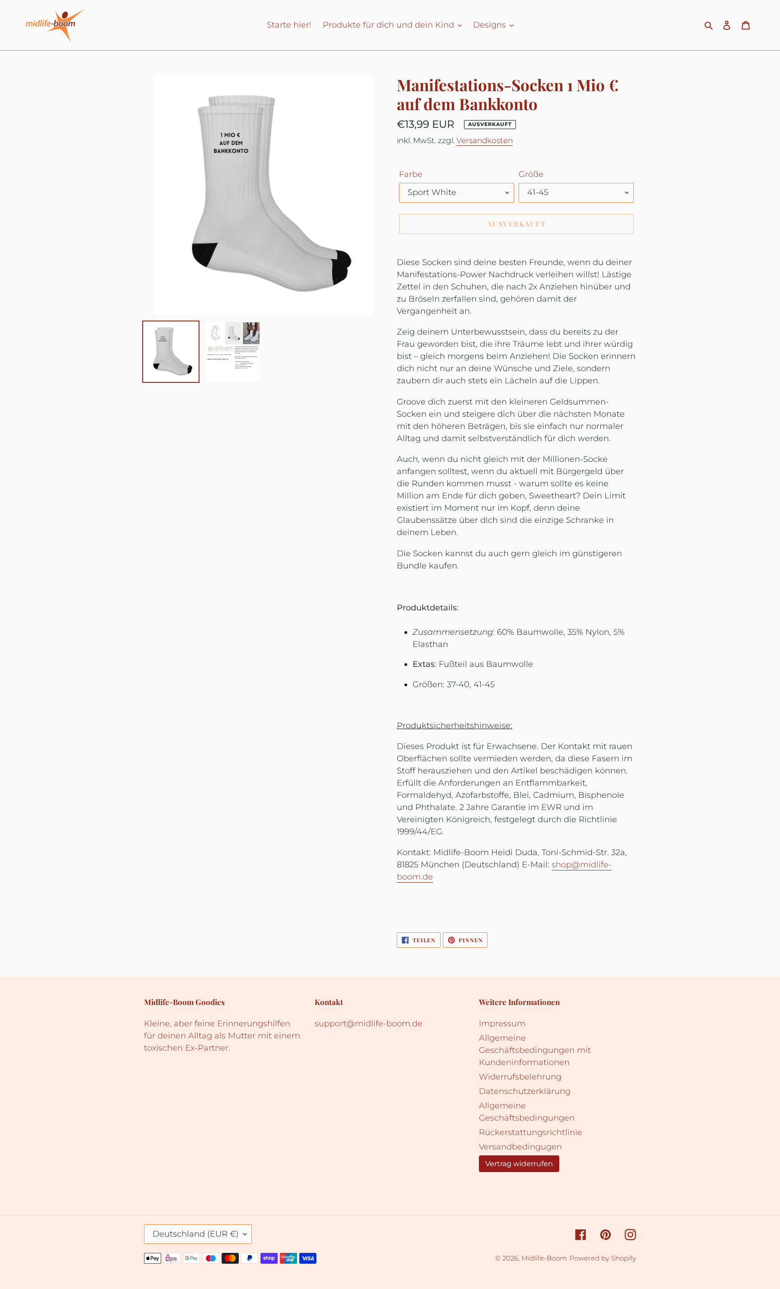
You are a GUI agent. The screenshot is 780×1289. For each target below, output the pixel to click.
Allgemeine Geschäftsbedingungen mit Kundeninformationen (535, 1050)
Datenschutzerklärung (525, 1091)
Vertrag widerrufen (519, 1163)
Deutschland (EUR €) (196, 1234)
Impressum (502, 1023)
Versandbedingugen (520, 1147)
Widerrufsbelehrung (520, 1077)
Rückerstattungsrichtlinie (530, 1132)
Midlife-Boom (544, 1258)
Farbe (410, 174)
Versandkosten (484, 140)
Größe (531, 174)
